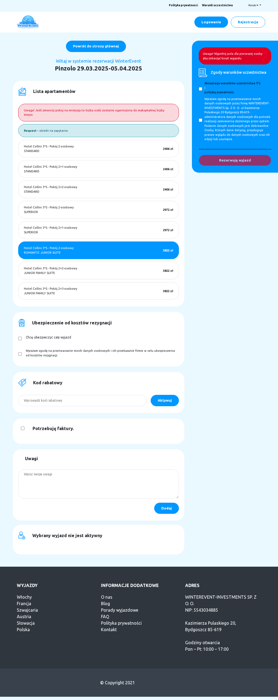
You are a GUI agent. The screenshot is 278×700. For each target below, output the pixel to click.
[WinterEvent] (28, 21)
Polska (23, 629)
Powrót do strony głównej (96, 46)
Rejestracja (248, 22)
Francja (24, 603)
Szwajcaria (27, 610)
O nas (106, 597)
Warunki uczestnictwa (217, 5)
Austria (24, 616)
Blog (105, 603)
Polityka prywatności (183, 5)
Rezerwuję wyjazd (235, 160)
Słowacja (26, 623)
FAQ (105, 616)
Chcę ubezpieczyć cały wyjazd (48, 337)
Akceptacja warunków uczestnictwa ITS (232, 83)
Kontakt (109, 629)
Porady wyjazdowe (119, 610)
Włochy (24, 597)
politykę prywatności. (219, 92)
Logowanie (211, 22)
